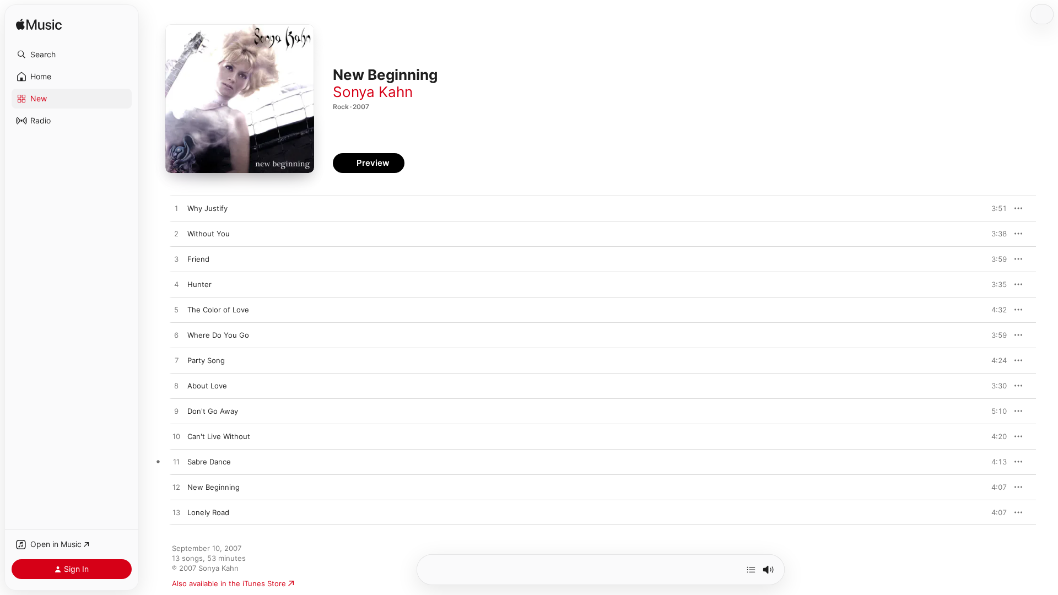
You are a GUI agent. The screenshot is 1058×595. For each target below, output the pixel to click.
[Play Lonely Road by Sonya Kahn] (176, 513)
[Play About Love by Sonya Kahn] (176, 386)
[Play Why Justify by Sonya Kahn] (176, 209)
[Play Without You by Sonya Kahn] (176, 234)
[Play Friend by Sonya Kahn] (176, 259)
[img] (39, 25)
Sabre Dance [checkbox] (209, 461)
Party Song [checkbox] (206, 360)
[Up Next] (751, 569)
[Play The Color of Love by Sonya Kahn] (176, 310)
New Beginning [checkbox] (213, 487)
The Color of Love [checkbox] (218, 309)
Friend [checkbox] (198, 259)
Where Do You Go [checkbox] (218, 335)
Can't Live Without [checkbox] (218, 436)
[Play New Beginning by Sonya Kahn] (176, 488)
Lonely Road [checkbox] (208, 512)
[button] (71, 54)
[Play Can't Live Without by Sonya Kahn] (176, 437)
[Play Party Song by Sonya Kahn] (176, 361)
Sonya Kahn (373, 91)
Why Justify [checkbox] (207, 208)
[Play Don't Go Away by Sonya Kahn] (176, 411)
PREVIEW (995, 208)
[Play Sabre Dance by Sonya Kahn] (176, 462)
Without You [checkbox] (208, 233)
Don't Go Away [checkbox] (212, 411)
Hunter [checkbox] (199, 284)
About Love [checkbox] (207, 385)
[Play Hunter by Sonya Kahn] (176, 285)
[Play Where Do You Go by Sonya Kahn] (176, 335)
